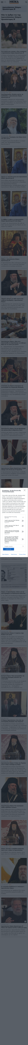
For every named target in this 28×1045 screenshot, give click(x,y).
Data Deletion (5, 554)
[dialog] (14, 522)
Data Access (14, 554)
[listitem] (14, 517)
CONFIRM (8, 549)
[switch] (22, 521)
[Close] (25, 490)
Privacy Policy (22, 554)
